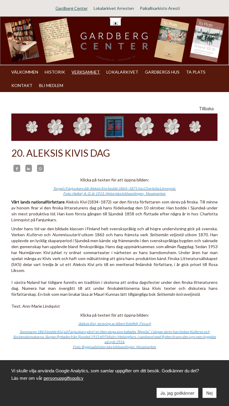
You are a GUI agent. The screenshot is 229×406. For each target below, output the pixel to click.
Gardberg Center (71, 8)
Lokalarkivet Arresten (114, 8)
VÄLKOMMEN (24, 71)
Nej (209, 393)
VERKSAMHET (86, 71)
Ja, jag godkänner (177, 393)
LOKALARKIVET (122, 71)
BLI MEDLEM (51, 85)
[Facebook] (16, 168)
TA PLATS (195, 71)
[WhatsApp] (40, 168)
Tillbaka (206, 108)
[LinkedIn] (28, 168)
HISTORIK (55, 71)
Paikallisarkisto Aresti (160, 8)
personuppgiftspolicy (63, 378)
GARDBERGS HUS (162, 71)
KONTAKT (22, 85)
